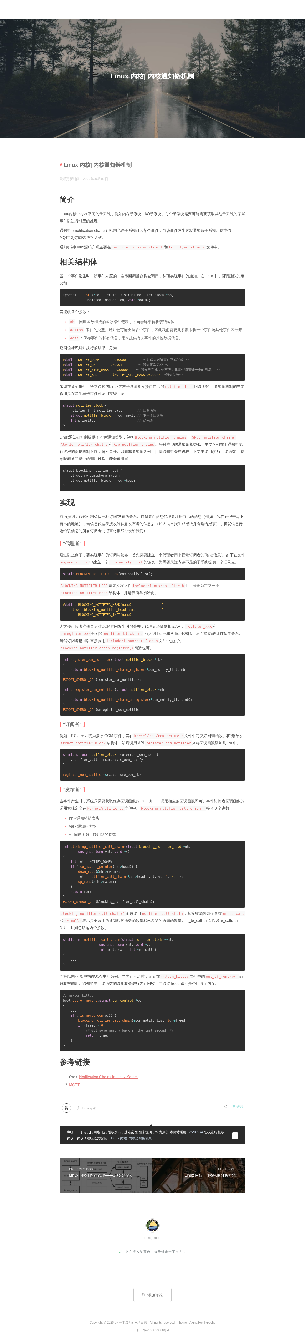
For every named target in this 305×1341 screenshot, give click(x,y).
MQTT (74, 1085)
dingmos (152, 1238)
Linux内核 (89, 1108)
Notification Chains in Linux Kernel (108, 1077)
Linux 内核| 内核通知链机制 (131, 1138)
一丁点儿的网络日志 (133, 1322)
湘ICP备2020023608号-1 (152, 1330)
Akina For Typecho (202, 1322)
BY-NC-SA (195, 1132)
